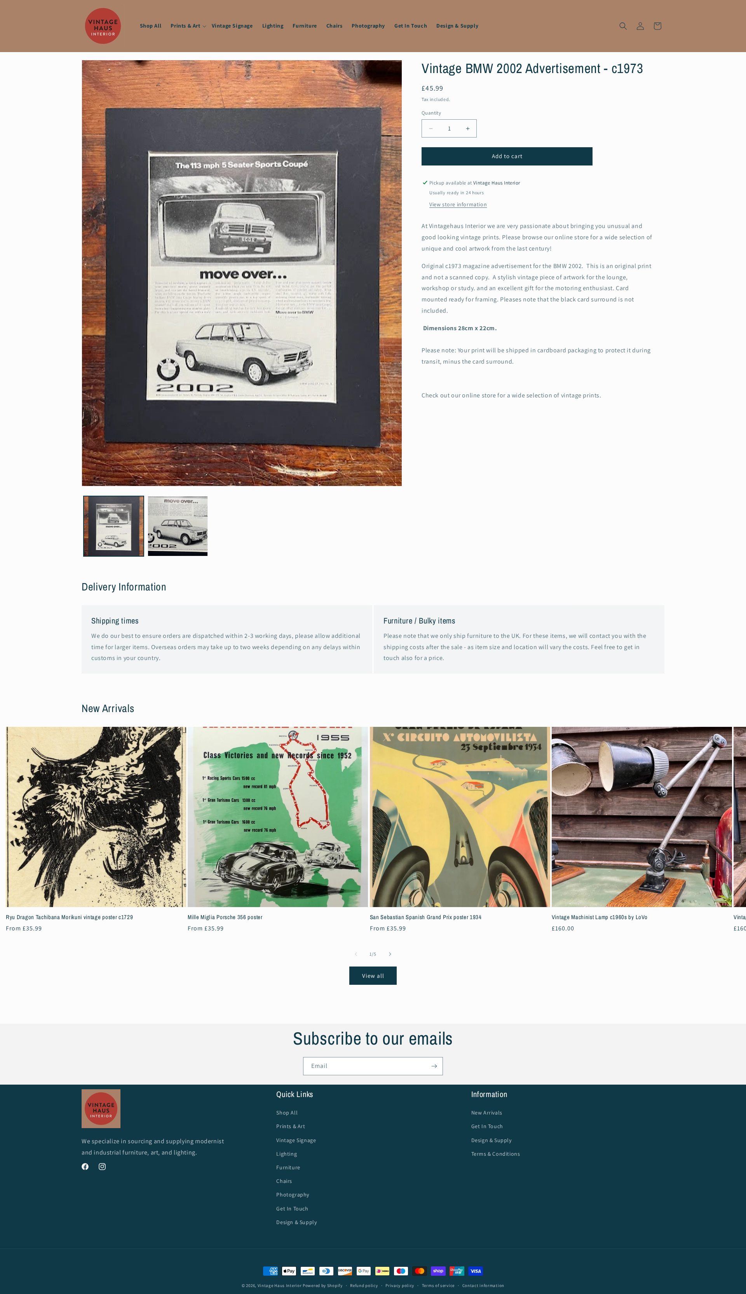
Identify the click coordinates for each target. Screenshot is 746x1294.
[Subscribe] (434, 1066)
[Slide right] (390, 954)
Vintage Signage (296, 1139)
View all (373, 975)
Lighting (286, 1153)
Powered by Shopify (323, 1285)
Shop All (287, 1112)
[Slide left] (355, 954)
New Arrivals (486, 1112)
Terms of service (438, 1285)
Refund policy (364, 1285)
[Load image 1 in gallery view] (114, 526)
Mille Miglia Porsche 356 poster (225, 917)
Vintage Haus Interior (280, 1285)
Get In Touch (292, 1208)
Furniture (288, 1167)
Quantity (431, 113)
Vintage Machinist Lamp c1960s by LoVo (600, 917)
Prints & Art (290, 1126)
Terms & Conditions (495, 1153)
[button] (186, 25)
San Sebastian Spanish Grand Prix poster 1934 (426, 917)
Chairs (284, 1180)
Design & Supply (296, 1221)
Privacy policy (399, 1285)
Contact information (483, 1285)
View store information (458, 204)
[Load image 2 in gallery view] (178, 526)
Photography (292, 1194)
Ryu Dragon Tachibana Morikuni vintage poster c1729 (69, 917)
